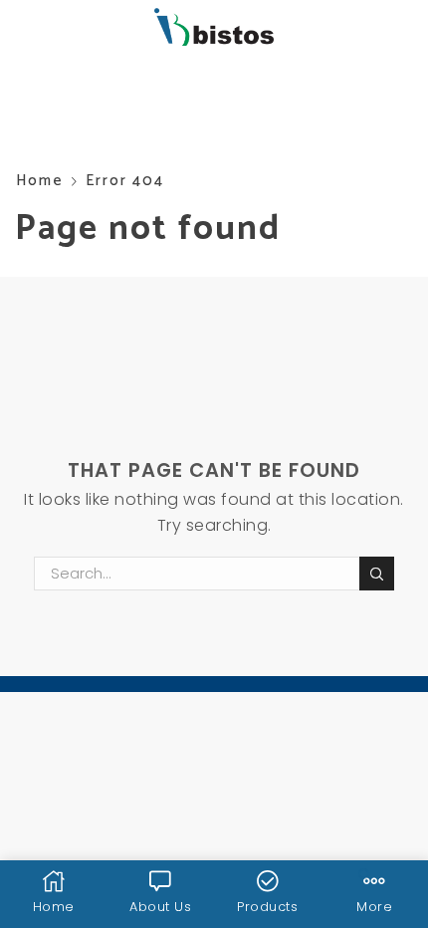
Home (40, 180)
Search (376, 573)
